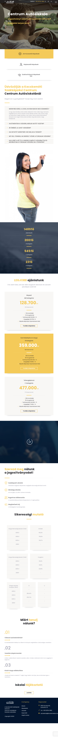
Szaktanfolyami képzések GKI (31, 75)
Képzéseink (25, 708)
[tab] (29, 108)
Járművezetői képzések (31, 54)
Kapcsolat (24, 713)
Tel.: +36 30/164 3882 (46, 710)
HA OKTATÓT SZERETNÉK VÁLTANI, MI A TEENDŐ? (25, 132)
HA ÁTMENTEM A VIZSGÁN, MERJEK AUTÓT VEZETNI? (26, 124)
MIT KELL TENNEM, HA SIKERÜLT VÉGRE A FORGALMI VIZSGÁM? (30, 136)
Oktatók (24, 710)
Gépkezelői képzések (31, 64)
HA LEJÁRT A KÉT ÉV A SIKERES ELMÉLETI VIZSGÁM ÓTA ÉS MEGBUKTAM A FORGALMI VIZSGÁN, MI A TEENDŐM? (28, 141)
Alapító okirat (25, 715)
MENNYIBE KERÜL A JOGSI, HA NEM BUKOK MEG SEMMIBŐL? (29, 109)
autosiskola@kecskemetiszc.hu (49, 713)
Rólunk (23, 706)
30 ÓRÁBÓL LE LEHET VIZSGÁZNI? (20, 128)
